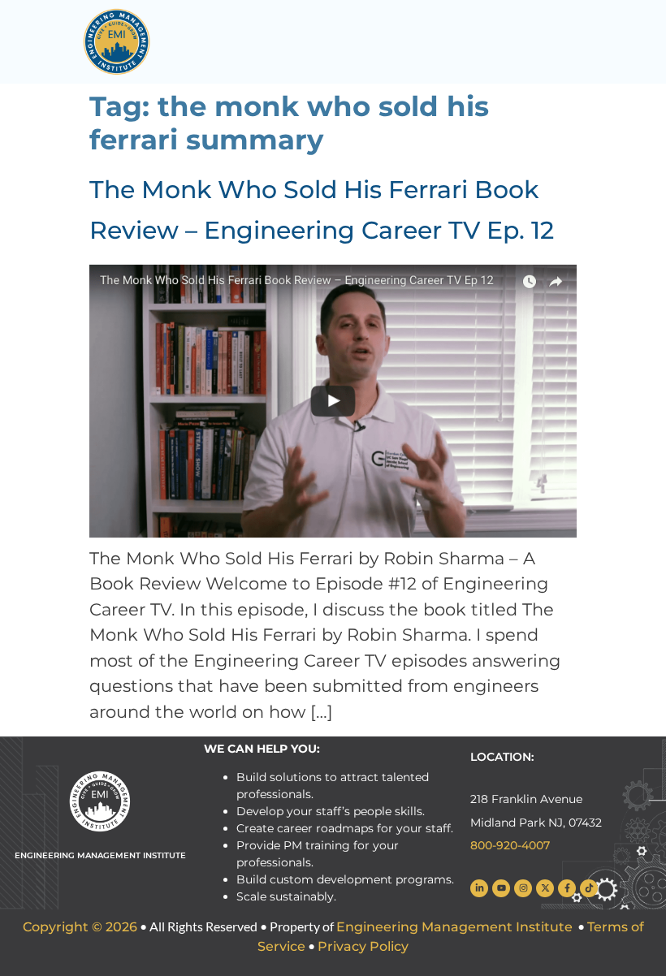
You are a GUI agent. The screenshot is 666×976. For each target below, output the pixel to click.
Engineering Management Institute (454, 927)
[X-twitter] (545, 888)
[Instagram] (523, 888)
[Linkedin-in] (479, 888)
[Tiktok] (589, 888)
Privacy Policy (363, 946)
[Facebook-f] (567, 888)
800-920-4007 (510, 845)
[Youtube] (501, 888)
